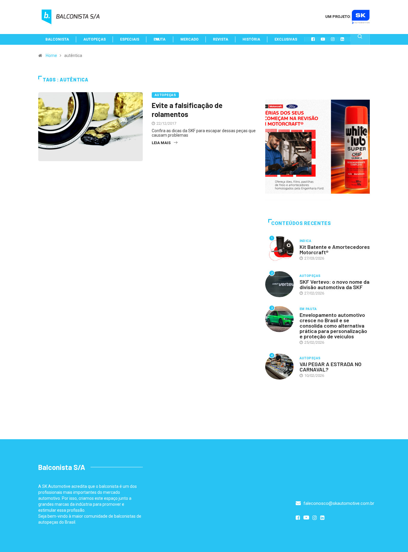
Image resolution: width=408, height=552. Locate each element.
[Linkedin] (342, 39)
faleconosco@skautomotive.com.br (338, 503)
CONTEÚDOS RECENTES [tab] (301, 223)
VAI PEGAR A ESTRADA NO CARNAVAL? (330, 367)
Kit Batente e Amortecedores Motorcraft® (335, 249)
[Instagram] (333, 39)
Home (51, 55)
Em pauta (308, 309)
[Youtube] (323, 39)
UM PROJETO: (338, 16)
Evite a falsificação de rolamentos (187, 109)
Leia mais (161, 143)
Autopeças (165, 95)
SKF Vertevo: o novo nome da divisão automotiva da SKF (334, 284)
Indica (306, 241)
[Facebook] (313, 39)
